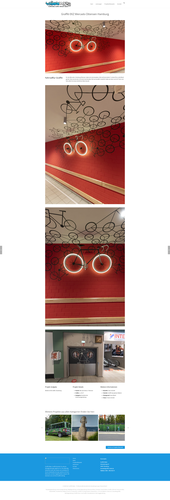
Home (74, 458)
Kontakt (75, 466)
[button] (102, 4)
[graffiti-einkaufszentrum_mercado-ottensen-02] (85, 266)
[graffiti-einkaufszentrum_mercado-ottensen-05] (85, 46)
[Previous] (42, 428)
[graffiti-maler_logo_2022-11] (58, 4)
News (74, 460)
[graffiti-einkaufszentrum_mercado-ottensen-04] (85, 356)
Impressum (75, 464)
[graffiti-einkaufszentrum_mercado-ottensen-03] (85, 144)
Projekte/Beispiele (77, 462)
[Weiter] (128, 428)
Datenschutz (76, 468)
